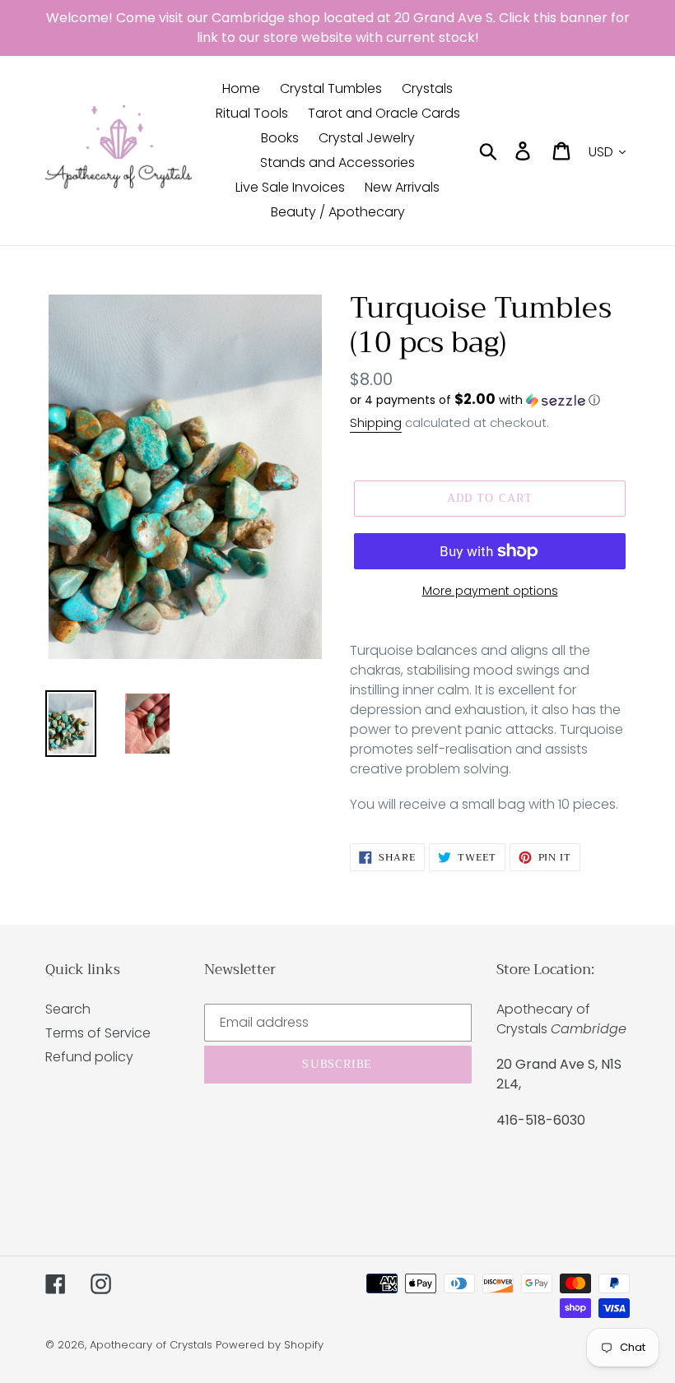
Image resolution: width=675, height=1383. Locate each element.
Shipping (376, 422)
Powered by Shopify (270, 1345)
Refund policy (89, 1056)
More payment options (490, 590)
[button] (490, 400)
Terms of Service (98, 1032)
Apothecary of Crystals (151, 1345)
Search (68, 1009)
